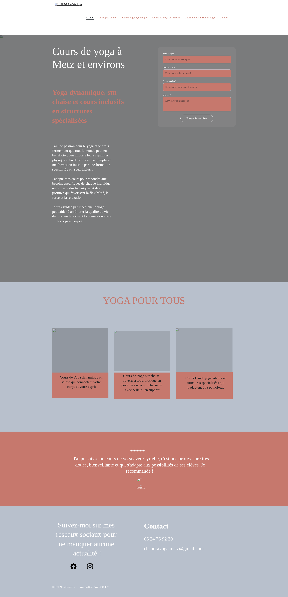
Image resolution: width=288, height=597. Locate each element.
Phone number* (169, 81)
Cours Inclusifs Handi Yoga (200, 17)
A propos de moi (108, 17)
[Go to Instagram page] (90, 566)
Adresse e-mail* (169, 67)
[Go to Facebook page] (75, 566)
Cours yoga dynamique (134, 17)
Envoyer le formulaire (196, 118)
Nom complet (168, 54)
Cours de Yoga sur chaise (166, 17)
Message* (167, 95)
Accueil (90, 17)
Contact (224, 17)
